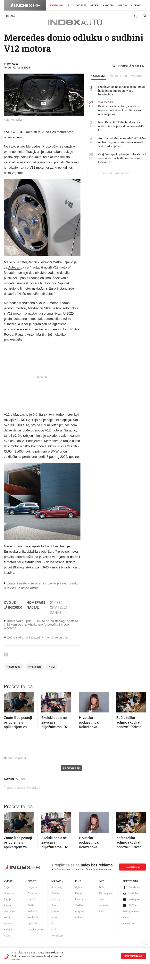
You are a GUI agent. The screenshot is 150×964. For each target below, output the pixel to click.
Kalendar (9, 929)
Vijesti (81, 5)
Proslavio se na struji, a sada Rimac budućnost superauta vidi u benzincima (121, 90)
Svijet (7, 887)
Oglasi (122, 5)
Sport (94, 5)
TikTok (133, 905)
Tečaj (102, 887)
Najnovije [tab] (98, 76)
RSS (101, 911)
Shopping (56, 887)
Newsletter (129, 923)
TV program (105, 893)
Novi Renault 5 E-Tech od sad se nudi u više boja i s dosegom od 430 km (121, 126)
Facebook (134, 887)
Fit (52, 923)
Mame (55, 911)
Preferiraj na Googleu (130, 65)
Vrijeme (103, 905)
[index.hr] (25, 5)
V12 (52, 666)
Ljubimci (56, 899)
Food (54, 905)
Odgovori (80, 911)
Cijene (135, 5)
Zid (70, 5)
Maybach (34, 666)
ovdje (22, 624)
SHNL (31, 905)
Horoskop (57, 935)
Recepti (79, 893)
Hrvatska (9, 893)
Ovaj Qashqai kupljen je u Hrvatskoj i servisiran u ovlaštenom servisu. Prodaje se (122, 158)
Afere (7, 935)
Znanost (9, 923)
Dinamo (32, 893)
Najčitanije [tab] (119, 76)
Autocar (14, 267)
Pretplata (57, 5)
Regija (7, 899)
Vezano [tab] (136, 76)
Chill (53, 929)
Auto (54, 917)
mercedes (13, 666)
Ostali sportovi (36, 929)
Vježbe (79, 905)
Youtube (133, 893)
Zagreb (8, 905)
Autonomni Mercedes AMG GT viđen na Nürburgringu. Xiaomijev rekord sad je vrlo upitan (122, 142)
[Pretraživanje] (143, 16)
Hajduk (32, 899)
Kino (101, 899)
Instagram (135, 899)
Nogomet (33, 887)
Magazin (57, 881)
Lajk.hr (79, 899)
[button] (9, 701)
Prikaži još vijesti (116, 173)
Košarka (33, 911)
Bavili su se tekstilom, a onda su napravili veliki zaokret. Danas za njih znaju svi (119, 108)
